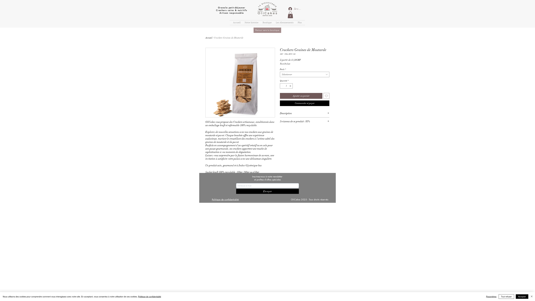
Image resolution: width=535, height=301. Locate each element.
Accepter (522, 296)
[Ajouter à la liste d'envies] (326, 96)
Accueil (208, 37)
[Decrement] (282, 85)
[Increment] (290, 85)
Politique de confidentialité (149, 296)
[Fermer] (531, 296)
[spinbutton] (286, 85)
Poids (283, 69)
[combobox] (304, 74)
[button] (290, 15)
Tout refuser (506, 296)
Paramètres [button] (491, 296)
